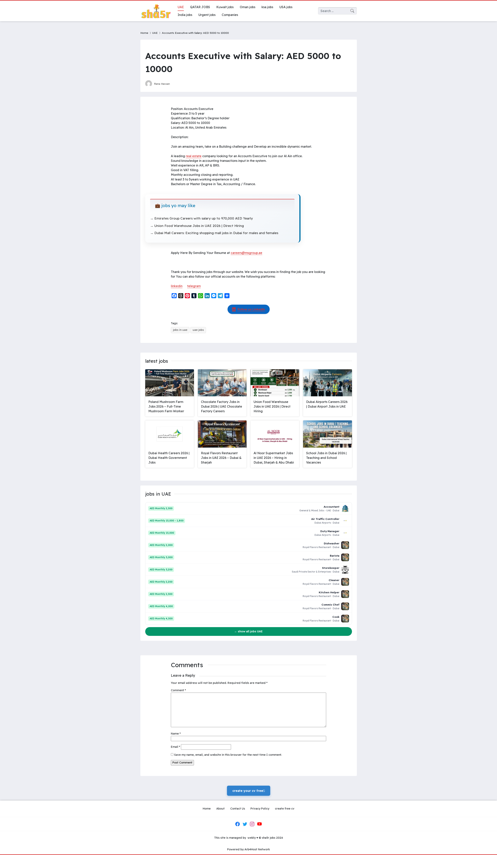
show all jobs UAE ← (248, 631)
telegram (194, 286)
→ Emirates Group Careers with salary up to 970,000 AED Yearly (201, 218)
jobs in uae (180, 330)
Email (175, 747)
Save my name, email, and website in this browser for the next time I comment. (228, 755)
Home (144, 32)
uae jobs (198, 330)
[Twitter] (245, 824)
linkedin (176, 286)
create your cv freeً (248, 791)
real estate (194, 156)
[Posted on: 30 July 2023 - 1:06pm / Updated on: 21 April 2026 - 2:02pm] (176, 83)
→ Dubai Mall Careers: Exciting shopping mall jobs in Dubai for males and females (214, 233)
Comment (178, 690)
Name (176, 733)
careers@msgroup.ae (246, 253)
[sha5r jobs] (155, 11)
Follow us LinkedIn (251, 309)
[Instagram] (252, 824)
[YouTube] (259, 824)
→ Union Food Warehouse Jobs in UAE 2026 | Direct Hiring (197, 226)
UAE (155, 32)
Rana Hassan (162, 83)
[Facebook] (238, 824)
